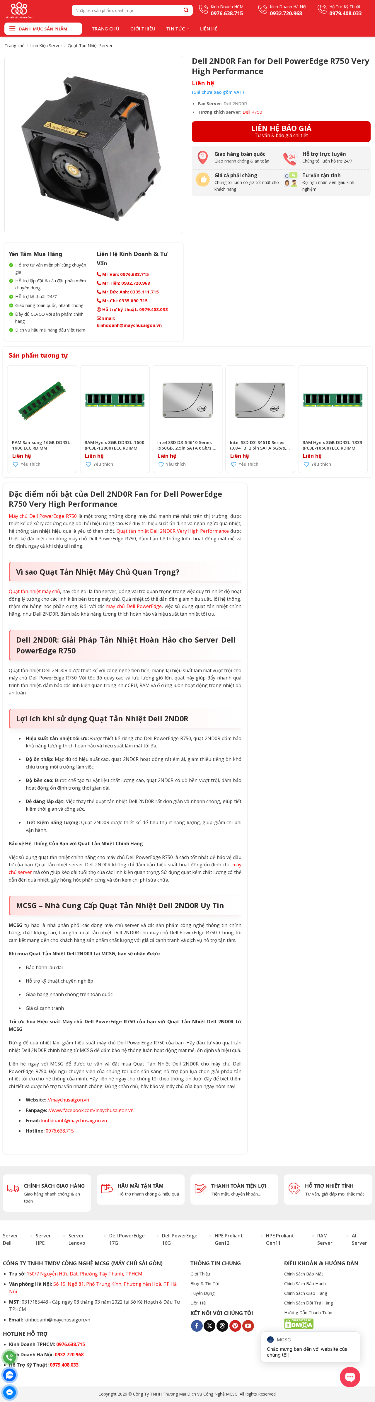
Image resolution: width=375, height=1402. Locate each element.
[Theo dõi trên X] (209, 1326)
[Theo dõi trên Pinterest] (235, 1326)
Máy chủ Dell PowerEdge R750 (43, 516)
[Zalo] (9, 1374)
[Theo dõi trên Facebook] (197, 1326)
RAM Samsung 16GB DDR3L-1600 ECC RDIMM (42, 445)
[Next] (366, 419)
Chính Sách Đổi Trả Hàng (308, 1303)
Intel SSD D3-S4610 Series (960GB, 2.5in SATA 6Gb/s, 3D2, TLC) (185, 445)
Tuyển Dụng (202, 1293)
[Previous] (9, 419)
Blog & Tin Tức (205, 1283)
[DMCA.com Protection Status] (298, 1323)
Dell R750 (252, 112)
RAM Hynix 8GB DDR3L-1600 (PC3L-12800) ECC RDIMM (114, 445)
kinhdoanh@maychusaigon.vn (74, 1120)
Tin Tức (175, 28)
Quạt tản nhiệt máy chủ (34, 591)
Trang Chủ (105, 28)
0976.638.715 (60, 1131)
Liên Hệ (208, 28)
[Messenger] (9, 1392)
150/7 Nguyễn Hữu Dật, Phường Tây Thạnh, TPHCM (84, 1273)
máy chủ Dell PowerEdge (134, 606)
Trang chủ (14, 45)
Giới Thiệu (142, 28)
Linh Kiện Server (46, 45)
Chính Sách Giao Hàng (305, 1293)
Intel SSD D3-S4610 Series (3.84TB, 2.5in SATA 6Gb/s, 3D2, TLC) (258, 445)
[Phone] (9, 1357)
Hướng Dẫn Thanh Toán (308, 1312)
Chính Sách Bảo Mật (303, 1274)
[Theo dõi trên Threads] (222, 1326)
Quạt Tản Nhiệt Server (90, 45)
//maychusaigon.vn (68, 1100)
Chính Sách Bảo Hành (305, 1283)
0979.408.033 (153, 309)
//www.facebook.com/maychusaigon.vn (91, 1110)
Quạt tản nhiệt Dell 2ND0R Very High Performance (173, 531)
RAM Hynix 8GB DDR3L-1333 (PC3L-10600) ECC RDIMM (332, 445)
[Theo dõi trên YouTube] (248, 1326)
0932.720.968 (69, 1354)
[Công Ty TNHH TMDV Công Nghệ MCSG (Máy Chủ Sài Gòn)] (33, 10)
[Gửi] (186, 10)
